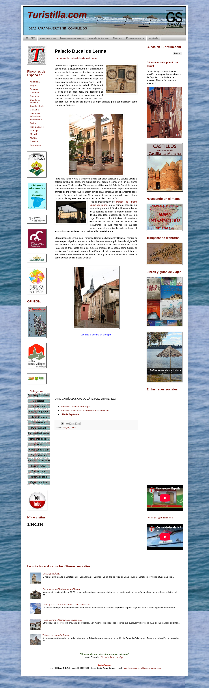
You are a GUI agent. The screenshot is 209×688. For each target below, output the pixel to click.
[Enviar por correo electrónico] (67, 423)
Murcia (33, 138)
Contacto (153, 38)
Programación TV (135, 38)
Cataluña (34, 109)
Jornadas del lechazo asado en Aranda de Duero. (85, 410)
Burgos (66, 427)
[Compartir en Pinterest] (79, 423)
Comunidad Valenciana (35, 114)
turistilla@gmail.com (133, 668)
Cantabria (34, 96)
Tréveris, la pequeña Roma (56, 635)
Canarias (34, 92)
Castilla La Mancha (35, 101)
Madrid (33, 134)
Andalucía (35, 82)
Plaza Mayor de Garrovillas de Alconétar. (62, 620)
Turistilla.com (57, 15)
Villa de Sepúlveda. (70, 414)
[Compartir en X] (73, 423)
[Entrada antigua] (136, 487)
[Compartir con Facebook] (76, 423)
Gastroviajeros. (48, 38)
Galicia (33, 123)
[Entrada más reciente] (55, 487)
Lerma (73, 427)
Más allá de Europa (98, 38)
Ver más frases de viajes (112, 657)
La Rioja (34, 130)
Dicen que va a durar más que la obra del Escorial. (67, 604)
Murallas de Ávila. (51, 574)
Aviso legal (156, 668)
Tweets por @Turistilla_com (160, 517)
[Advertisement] (96, 459)
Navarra (34, 141)
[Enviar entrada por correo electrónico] (62, 423)
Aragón (33, 85)
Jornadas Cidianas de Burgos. (76, 406)
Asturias (34, 89)
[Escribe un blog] (70, 423)
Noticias (117, 38)
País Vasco (35, 145)
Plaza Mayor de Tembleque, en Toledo (61, 589)
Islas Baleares (37, 127)
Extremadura (36, 119)
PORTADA (30, 38)
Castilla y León (37, 106)
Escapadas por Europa (72, 38)
